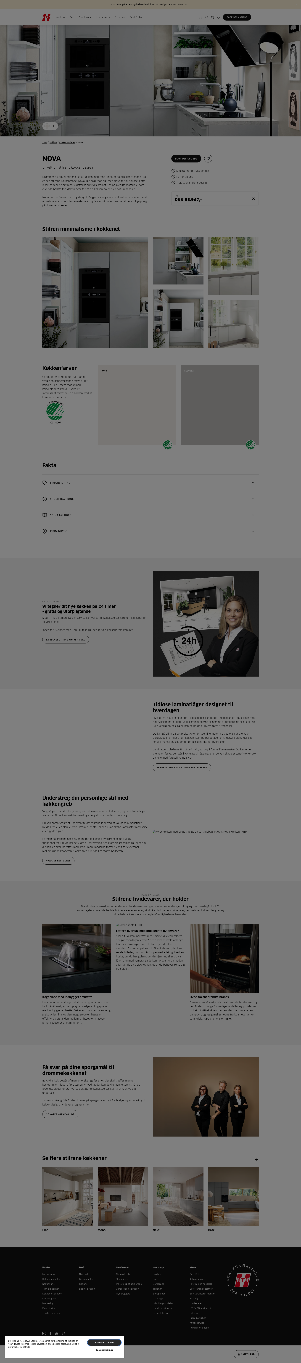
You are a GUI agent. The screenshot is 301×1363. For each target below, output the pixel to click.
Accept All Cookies (104, 1342)
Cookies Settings (104, 1350)
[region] (64, 1347)
